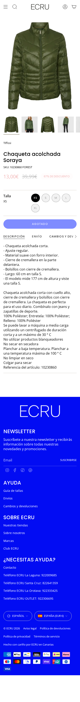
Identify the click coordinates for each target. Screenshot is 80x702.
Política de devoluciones (55, 628)
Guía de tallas (13, 491)
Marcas (8, 541)
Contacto (9, 567)
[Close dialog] (76, 655)
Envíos (8, 498)
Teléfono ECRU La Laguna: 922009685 (30, 575)
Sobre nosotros (14, 533)
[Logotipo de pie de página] (40, 411)
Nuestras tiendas (15, 525)
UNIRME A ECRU (20, 688)
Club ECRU (11, 548)
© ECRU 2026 (11, 628)
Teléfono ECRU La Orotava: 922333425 (30, 591)
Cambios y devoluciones (20, 506)
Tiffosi (7, 143)
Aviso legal (29, 628)
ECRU (34, 644)
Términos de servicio (47, 636)
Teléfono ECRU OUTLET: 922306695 (28, 598)
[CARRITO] (74, 7)
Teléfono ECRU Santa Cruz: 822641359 (30, 583)
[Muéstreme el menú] (5, 7)
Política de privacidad (16, 636)
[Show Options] (36, 682)
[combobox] (20, 682)
